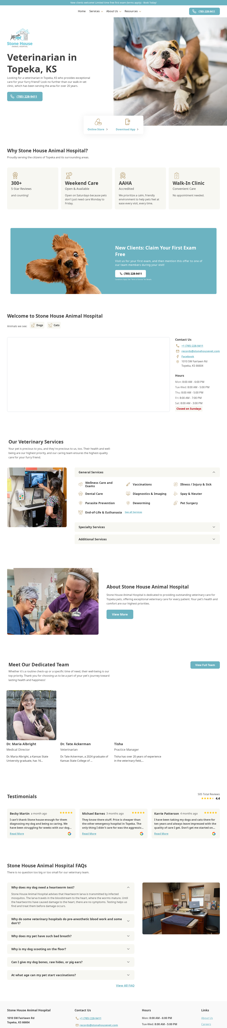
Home (82, 11)
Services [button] (94, 11)
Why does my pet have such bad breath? (41, 936)
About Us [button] (112, 11)
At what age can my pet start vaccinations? (43, 975)
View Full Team (205, 665)
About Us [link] (207, 1018)
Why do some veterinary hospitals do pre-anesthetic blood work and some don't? (66, 921)
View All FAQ (125, 986)
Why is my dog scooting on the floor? (38, 949)
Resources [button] (131, 11)
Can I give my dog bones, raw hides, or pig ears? (47, 962)
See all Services (133, 512)
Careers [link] (206, 1024)
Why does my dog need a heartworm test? (42, 887)
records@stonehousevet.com (99, 1025)
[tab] (37, 524)
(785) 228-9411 (207, 11)
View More (120, 614)
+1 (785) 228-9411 (90, 1018)
